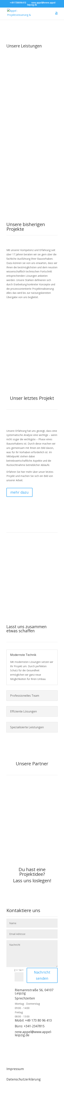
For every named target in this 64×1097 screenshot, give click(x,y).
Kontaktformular (32, 591)
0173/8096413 (37, 581)
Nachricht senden (42, 975)
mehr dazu (19, 492)
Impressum (15, 1069)
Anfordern (19, 184)
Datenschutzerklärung (23, 1079)
